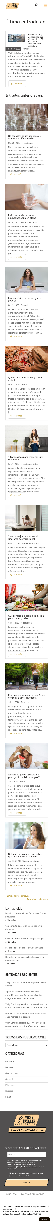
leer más (18, 84)
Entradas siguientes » (37, 899)
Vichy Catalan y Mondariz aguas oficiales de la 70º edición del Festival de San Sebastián (36, 40)
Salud (35, 222)
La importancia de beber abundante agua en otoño (22, 216)
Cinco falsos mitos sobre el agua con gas (24, 938)
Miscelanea (27, 143)
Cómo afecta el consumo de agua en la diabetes (23, 928)
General (24, 305)
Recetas (9, 1091)
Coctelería (10, 1061)
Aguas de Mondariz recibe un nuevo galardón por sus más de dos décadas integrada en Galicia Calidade (23, 995)
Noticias (27, 49)
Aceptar (44, 1219)
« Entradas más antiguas (17, 896)
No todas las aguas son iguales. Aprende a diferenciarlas (24, 137)
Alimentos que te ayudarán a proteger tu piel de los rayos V (24, 776)
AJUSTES (37, 1214)
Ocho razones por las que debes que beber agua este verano (25, 855)
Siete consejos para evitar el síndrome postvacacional (23, 537)
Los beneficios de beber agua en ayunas (24, 948)
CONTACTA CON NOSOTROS (27, 1129)
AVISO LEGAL (12, 1194)
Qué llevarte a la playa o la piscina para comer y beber (26, 617)
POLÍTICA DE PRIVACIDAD (32, 1194)
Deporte (25, 702)
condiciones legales (35, 1173)
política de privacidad (21, 1176)
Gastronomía (11, 1073)
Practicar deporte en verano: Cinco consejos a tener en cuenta (26, 696)
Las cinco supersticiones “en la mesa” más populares (25, 915)
